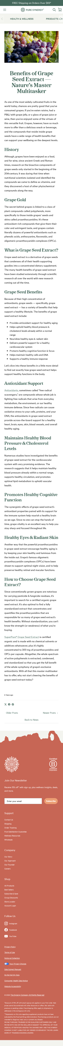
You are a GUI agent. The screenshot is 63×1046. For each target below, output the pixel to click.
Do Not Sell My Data (11, 975)
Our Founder (9, 864)
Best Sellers (9, 889)
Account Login (10, 905)
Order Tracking (10, 827)
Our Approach (10, 860)
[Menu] (4, 10)
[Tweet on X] (5, 704)
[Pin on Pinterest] (13, 704)
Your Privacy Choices (17, 963)
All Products (9, 885)
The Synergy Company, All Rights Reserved (27, 994)
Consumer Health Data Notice (16, 980)
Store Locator (9, 901)
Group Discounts (11, 897)
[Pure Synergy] (32, 9)
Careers (7, 868)
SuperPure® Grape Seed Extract (21, 637)
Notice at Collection (12, 958)
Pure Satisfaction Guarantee (15, 831)
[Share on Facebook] (9, 704)
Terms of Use (9, 952)
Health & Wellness (21, 18)
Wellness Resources (12, 835)
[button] (61, 19)
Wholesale (8, 839)
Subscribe (51, 801)
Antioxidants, (11, 390)
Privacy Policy (10, 946)
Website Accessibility (12, 986)
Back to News (31, 719)
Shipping (7, 823)
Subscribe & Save (11, 893)
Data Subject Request (12, 969)
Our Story (8, 856)
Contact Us (8, 819)
